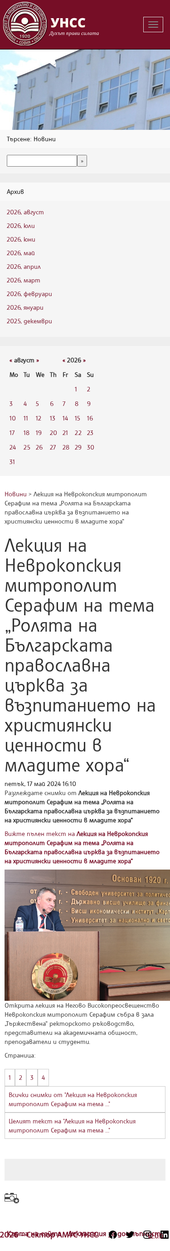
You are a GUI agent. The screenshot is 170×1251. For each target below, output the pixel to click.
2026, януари (25, 307)
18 (26, 432)
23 (90, 432)
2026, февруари (29, 293)
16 (90, 418)
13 (52, 418)
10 (13, 418)
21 (65, 432)
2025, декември (29, 321)
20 (53, 432)
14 (65, 418)
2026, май (21, 253)
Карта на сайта (35, 1233)
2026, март (23, 280)
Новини (16, 494)
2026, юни (21, 239)
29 (78, 447)
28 (66, 447)
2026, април (24, 266)
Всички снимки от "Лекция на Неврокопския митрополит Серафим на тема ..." (73, 1099)
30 (90, 447)
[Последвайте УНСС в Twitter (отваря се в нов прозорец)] (130, 1235)
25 (27, 447)
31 (12, 461)
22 (78, 432)
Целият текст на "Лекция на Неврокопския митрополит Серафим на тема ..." (72, 1125)
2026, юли (21, 225)
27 (53, 447)
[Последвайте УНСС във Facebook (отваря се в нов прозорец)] (113, 1235)
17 (12, 432)
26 (39, 447)
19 (39, 432)
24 (13, 447)
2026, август (25, 212)
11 (26, 418)
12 (38, 418)
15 (77, 418)
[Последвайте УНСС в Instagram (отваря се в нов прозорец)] (147, 1235)
